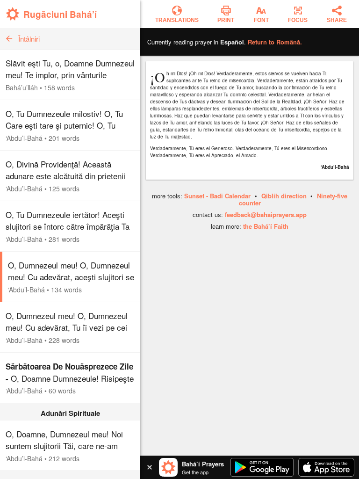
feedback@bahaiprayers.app (266, 214)
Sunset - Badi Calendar (217, 195)
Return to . (275, 41)
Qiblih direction (284, 195)
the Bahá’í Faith (265, 226)
